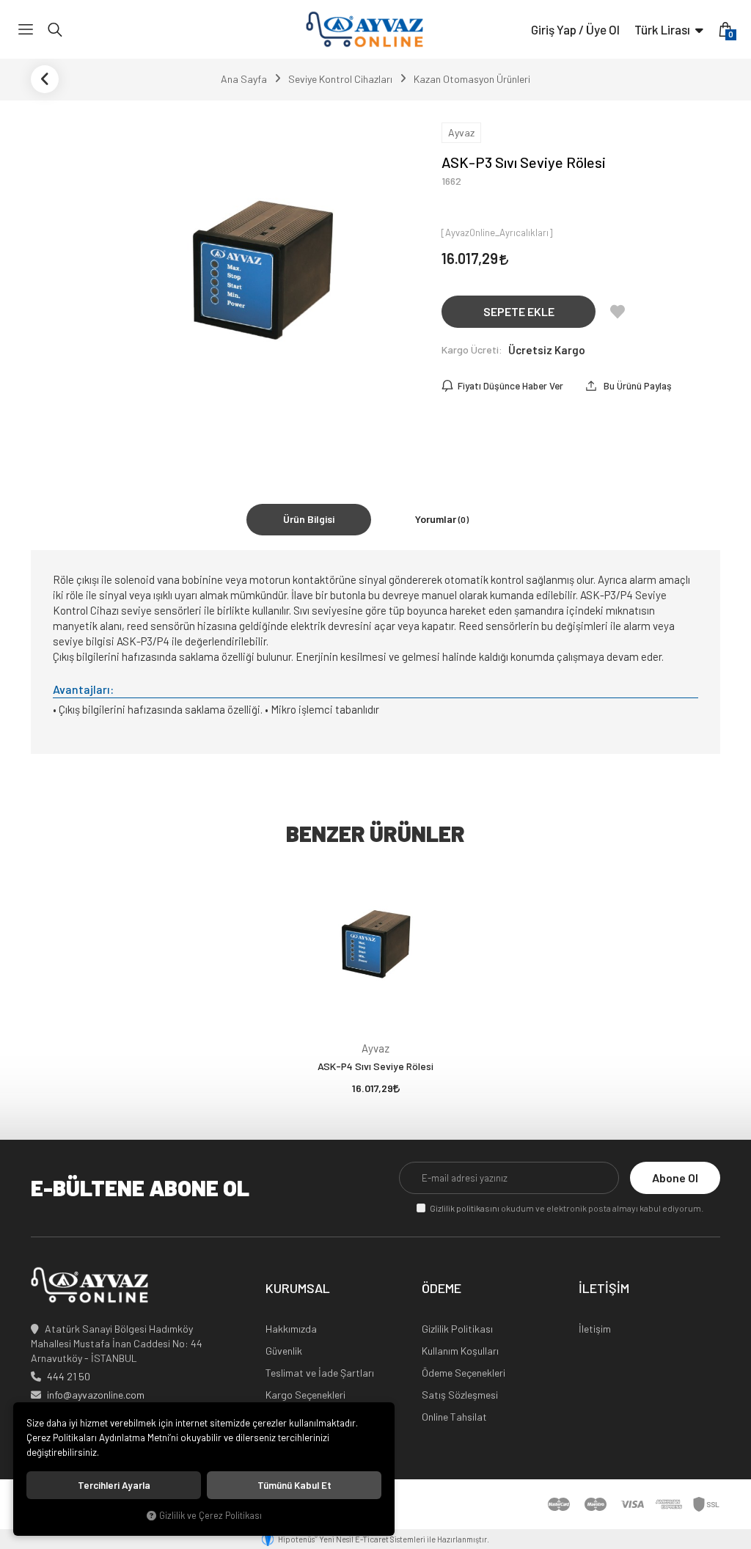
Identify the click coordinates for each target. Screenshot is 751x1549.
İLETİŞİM (604, 1288)
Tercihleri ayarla (114, 1485)
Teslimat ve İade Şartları (319, 1372)
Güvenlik (283, 1350)
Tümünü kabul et (294, 1485)
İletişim (595, 1328)
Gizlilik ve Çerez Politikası (210, 1515)
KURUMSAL (297, 1288)
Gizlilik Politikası (457, 1328)
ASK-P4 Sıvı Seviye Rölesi (375, 1066)
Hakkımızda (291, 1328)
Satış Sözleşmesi (460, 1394)
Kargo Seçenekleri (305, 1394)
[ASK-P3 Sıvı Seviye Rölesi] (262, 280)
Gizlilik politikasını (464, 1208)
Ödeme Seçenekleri (463, 1372)
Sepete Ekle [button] (518, 311)
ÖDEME (441, 1288)
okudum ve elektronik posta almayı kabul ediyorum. (566, 1208)
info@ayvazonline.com (95, 1394)
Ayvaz (375, 1048)
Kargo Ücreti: (472, 349)
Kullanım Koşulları (460, 1350)
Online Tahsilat (454, 1416)
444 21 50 (68, 1376)
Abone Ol (675, 1177)
